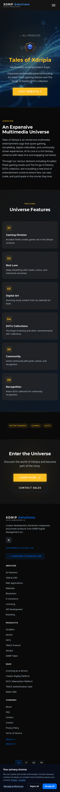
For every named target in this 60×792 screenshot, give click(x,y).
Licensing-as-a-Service (17, 670)
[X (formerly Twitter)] (9, 540)
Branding (10, 614)
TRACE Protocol (13, 645)
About (9, 706)
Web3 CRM (11, 691)
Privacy (14, 780)
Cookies (22, 780)
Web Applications (14, 583)
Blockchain (11, 593)
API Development (14, 609)
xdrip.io (9, 739)
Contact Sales (30, 487)
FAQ (8, 712)
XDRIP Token (12, 655)
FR (41, 763)
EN (18, 763)
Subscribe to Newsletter (27, 556)
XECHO (9, 634)
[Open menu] (54, 5)
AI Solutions (11, 572)
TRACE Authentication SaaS (19, 686)
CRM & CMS (11, 577)
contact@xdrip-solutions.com (19, 548)
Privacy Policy (12, 727)
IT (26, 763)
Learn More (28, 477)
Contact (9, 722)
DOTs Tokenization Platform (19, 681)
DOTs (8, 640)
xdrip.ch (10, 743)
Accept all (49, 786)
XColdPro (10, 629)
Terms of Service (14, 733)
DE (33, 763)
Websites (10, 588)
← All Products (30, 35)
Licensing (10, 604)
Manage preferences (13, 786)
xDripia (9, 650)
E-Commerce (12, 598)
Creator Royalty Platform (18, 676)
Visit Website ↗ (30, 91)
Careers (9, 717)
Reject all (34, 786)
